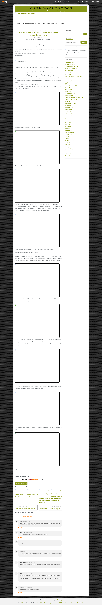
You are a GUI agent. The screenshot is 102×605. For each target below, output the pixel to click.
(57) (71, 86)
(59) (67, 84)
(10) (68, 128)
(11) (68, 121)
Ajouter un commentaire (27, 516)
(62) (69, 82)
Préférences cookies (85, 603)
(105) (73, 76)
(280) (71, 66)
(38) (74, 97)
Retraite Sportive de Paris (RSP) (31, 23)
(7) (67, 144)
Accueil (19, 23)
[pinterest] (61, 1)
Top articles (40, 603)
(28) (71, 99)
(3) (71, 150)
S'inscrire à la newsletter (21, 483)
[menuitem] (19, 23)
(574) (70, 64)
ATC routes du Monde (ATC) (50, 23)
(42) (68, 91)
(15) (69, 115)
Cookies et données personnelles (71, 603)
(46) (68, 89)
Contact (62, 23)
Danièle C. (21, 603)
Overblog (59, 600)
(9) (67, 136)
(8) (69, 140)
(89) (67, 78)
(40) (70, 93)
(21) (68, 105)
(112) (68, 74)
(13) (69, 117)
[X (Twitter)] (58, 1)
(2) (68, 152)
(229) (71, 68)
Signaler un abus (53, 603)
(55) (67, 88)
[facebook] (56, 1)
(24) (67, 101)
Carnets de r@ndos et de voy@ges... (51, 8)
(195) (69, 70)
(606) (69, 62)
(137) (68, 72)
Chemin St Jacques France (38, 30)
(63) (69, 80)
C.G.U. (60, 603)
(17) (68, 113)
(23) (70, 103)
